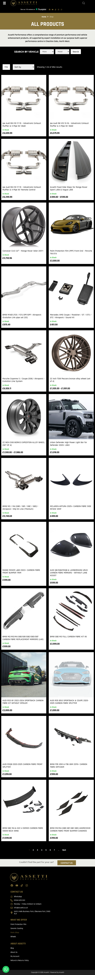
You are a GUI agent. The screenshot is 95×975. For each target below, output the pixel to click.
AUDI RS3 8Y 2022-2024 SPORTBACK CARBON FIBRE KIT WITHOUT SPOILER (22, 702)
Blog (12, 948)
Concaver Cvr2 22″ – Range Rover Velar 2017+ (23, 250)
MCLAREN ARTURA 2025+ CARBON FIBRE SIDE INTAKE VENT (70, 507)
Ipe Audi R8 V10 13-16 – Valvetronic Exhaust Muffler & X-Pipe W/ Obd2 (69, 124)
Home (44, 17)
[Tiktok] (55, 9)
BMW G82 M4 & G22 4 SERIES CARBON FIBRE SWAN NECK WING (22, 829)
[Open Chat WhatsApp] (5, 969)
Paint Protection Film (18, 924)
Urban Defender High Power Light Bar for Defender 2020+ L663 (68, 444)
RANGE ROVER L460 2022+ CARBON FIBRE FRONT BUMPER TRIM (21, 571)
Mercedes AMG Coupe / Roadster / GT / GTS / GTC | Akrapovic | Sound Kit (70, 316)
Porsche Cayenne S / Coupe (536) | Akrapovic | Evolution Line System (23, 380)
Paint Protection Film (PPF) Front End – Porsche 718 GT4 (71, 252)
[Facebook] (49, 9)
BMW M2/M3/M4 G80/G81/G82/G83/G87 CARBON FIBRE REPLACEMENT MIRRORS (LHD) (22, 638)
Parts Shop (15, 932)
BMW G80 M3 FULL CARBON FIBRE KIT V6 (68, 636)
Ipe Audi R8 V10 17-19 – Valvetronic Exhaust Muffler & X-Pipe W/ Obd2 (21, 124)
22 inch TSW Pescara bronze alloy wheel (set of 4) (70, 380)
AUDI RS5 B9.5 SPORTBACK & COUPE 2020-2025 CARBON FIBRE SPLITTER (69, 702)
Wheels (13, 936)
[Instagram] (58, 9)
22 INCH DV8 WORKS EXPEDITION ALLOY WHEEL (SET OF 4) (23, 444)
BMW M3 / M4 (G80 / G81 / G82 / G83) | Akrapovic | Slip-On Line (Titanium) (20, 507)
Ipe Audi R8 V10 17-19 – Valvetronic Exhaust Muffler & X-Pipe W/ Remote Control (21, 188)
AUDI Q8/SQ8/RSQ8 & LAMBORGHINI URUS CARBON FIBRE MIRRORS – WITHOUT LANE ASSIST (69, 573)
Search (76, 51)
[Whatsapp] (61, 9)
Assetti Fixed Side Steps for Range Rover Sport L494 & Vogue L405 (68, 188)
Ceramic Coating (17, 928)
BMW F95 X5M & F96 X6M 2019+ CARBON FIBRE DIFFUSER (68, 765)
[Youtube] (52, 9)
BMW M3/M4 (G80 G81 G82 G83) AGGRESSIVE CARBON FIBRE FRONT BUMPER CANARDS (70, 829)
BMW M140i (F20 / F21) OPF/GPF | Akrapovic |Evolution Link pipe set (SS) (21, 316)
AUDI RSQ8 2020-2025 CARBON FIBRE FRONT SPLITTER (22, 765)
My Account (15, 956)
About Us (14, 952)
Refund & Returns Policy (20, 960)
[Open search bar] (83, 3)
